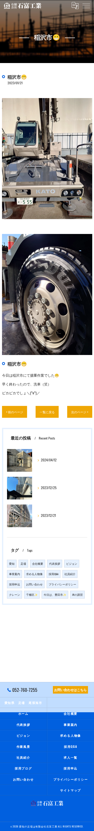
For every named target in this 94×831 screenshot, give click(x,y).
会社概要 (37, 563)
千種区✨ (32, 594)
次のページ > (79, 411)
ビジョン (71, 563)
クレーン (14, 594)
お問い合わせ (34, 584)
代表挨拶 (54, 563)
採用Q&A (53, 574)
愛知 (12, 563)
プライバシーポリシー (62, 584)
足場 (23, 563)
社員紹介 (69, 574)
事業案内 (14, 574)
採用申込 (14, 584)
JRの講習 (77, 594)
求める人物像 (34, 574)
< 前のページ (14, 411)
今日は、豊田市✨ (55, 594)
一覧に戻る (47, 411)
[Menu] (86, 5)
